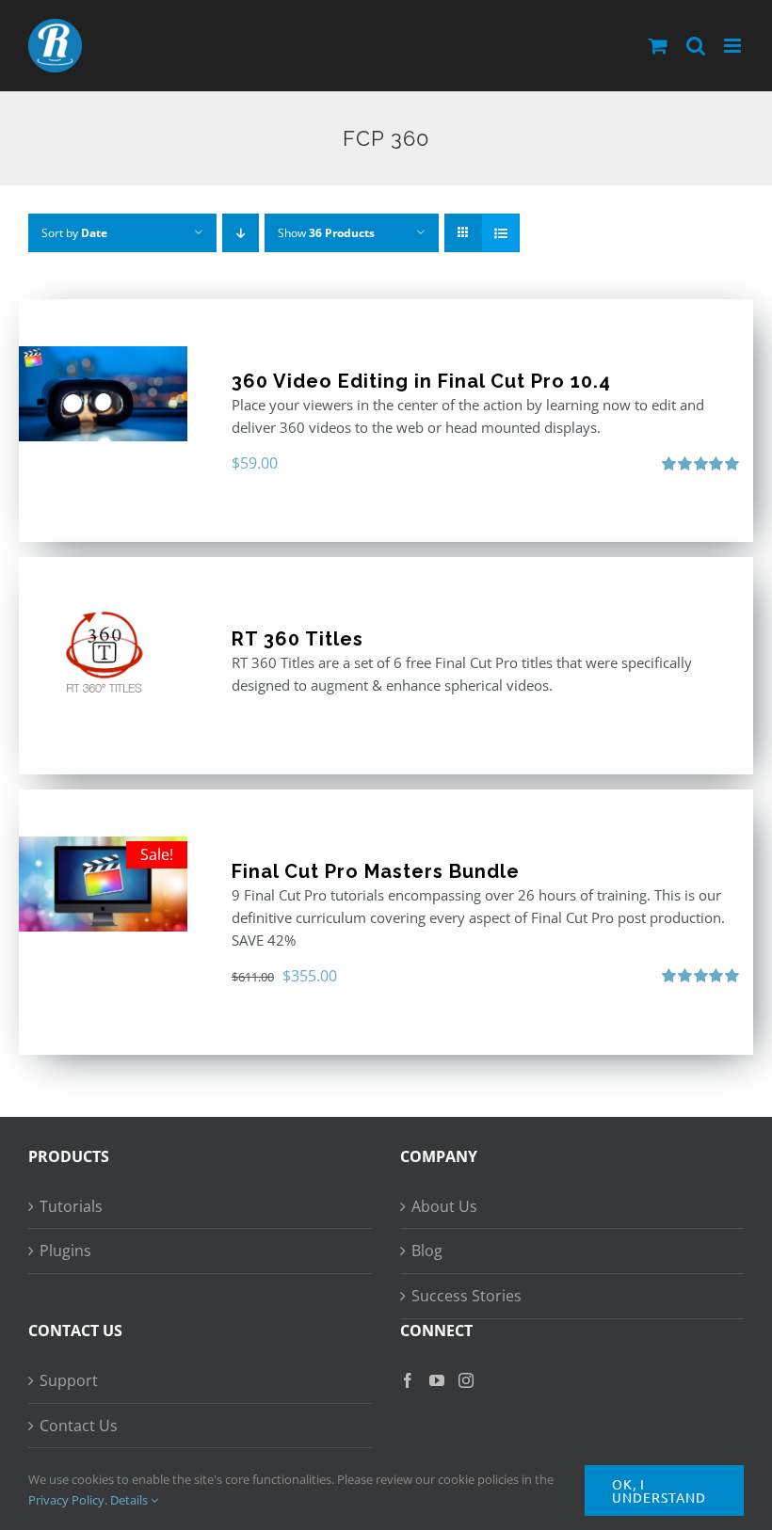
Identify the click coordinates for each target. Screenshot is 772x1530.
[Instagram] (466, 1380)
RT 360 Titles (297, 639)
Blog (426, 1250)
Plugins (65, 1250)
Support (69, 1380)
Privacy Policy (66, 1499)
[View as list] (500, 233)
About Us (444, 1206)
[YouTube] (436, 1380)
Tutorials (71, 1206)
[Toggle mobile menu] (734, 46)
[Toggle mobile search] (695, 46)
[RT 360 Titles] (103, 651)
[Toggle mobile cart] (658, 46)
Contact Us (79, 1425)
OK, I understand (659, 1490)
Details (130, 1499)
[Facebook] (407, 1380)
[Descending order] (240, 233)
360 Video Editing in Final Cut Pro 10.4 (421, 381)
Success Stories (466, 1295)
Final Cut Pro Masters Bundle (376, 871)
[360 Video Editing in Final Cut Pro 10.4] (103, 393)
